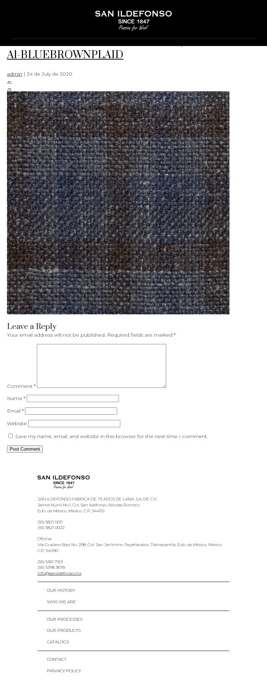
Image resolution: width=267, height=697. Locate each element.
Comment (21, 386)
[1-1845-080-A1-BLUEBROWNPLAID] (118, 312)
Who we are (61, 601)
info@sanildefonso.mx (59, 573)
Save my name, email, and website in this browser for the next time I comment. (111, 436)
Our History (61, 590)
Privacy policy (64, 670)
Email (15, 411)
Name (16, 398)
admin (14, 74)
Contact (56, 659)
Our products (64, 630)
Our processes (64, 619)
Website (17, 423)
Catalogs (58, 641)
